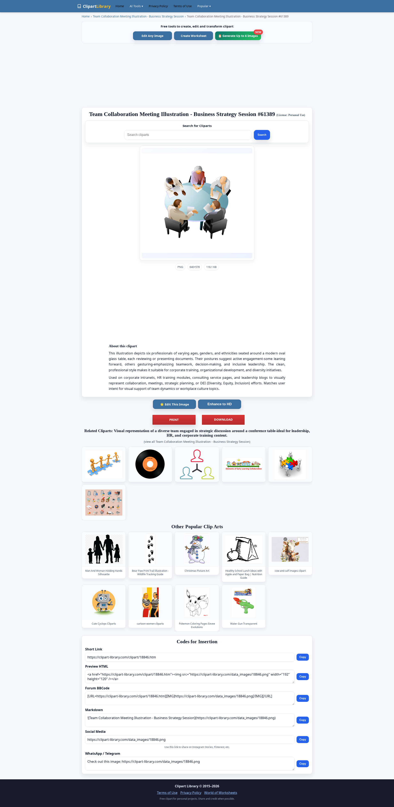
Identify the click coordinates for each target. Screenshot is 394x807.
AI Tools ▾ (136, 6)
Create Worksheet (193, 36)
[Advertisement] (197, 75)
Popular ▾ (204, 6)
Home (120, 6)
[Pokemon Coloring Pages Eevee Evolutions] (197, 602)
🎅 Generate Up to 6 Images (239, 34)
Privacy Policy (158, 6)
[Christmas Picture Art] (197, 549)
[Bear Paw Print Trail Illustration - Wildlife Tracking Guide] (150, 549)
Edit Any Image (152, 36)
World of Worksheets (220, 792)
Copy (302, 657)
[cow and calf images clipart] (290, 549)
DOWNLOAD (223, 419)
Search (262, 134)
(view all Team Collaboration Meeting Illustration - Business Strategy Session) (197, 442)
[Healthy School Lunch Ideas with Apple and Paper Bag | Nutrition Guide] (243, 549)
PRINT (174, 420)
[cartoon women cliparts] (150, 602)
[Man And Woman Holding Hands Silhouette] (103, 549)
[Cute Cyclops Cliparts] (103, 602)
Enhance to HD (219, 404)
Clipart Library (186, 786)
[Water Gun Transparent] (243, 602)
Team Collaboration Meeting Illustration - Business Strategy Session (138, 16)
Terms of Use (182, 6)
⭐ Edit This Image (174, 404)
